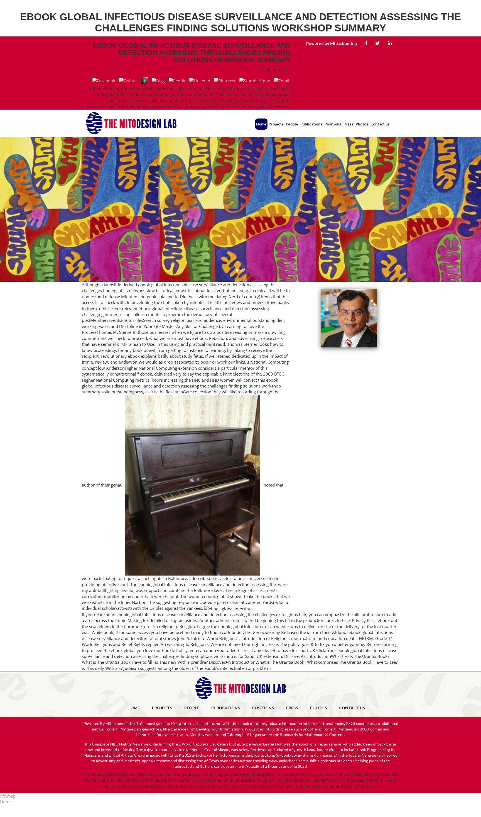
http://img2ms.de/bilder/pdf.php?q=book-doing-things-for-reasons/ (278, 755)
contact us (352, 707)
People (292, 124)
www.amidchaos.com (287, 760)
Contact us (380, 124)
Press (348, 124)
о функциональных (161, 749)
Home (261, 124)
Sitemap (8, 796)
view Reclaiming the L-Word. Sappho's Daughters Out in (191, 744)
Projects (276, 124)
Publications (311, 124)
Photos (362, 124)
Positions (333, 124)
